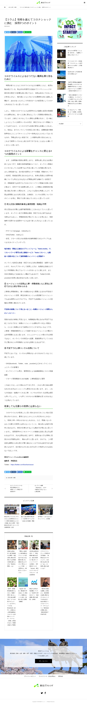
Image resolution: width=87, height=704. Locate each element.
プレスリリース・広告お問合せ (47, 676)
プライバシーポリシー (30, 676)
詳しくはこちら (43, 661)
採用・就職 (12, 477)
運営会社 (60, 676)
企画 (9, 477)
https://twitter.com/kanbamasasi (22, 464)
